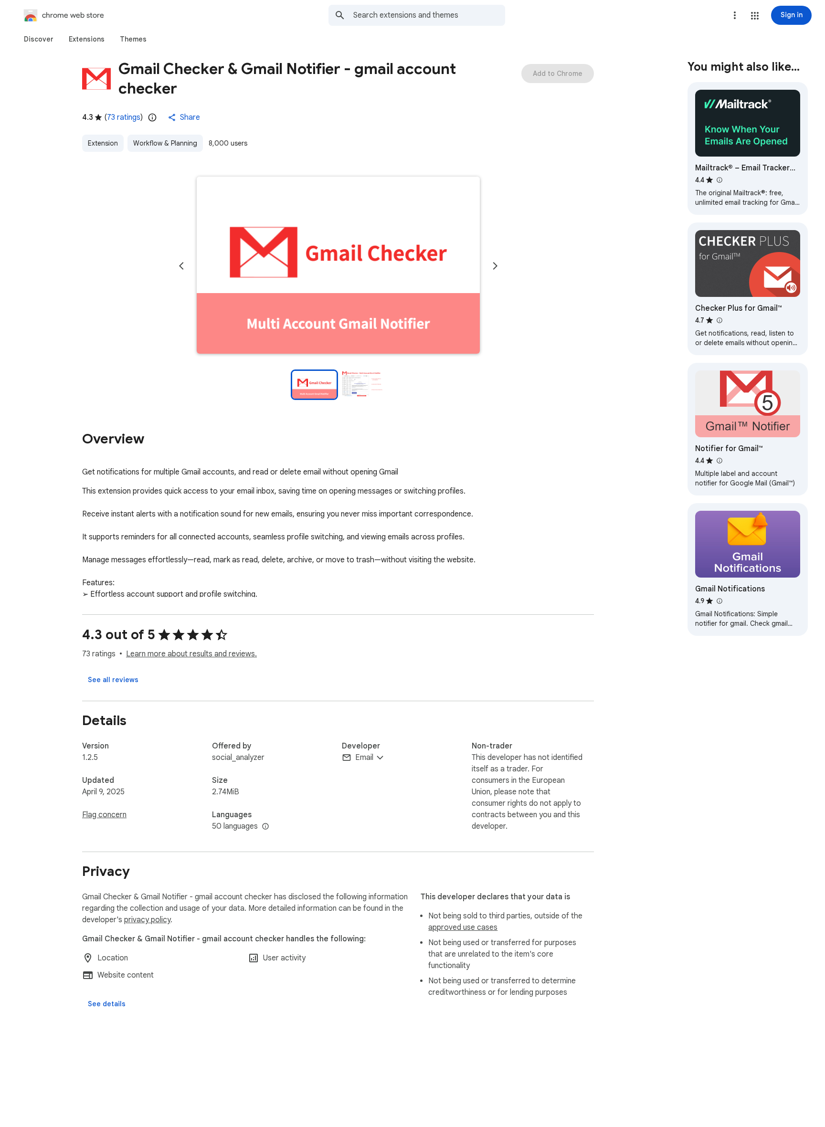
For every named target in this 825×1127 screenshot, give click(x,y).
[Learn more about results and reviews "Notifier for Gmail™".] (719, 460)
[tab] (38, 39)
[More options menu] (734, 15)
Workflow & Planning (165, 143)
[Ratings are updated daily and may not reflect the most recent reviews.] (152, 117)
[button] (754, 15)
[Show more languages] (265, 826)
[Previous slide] (181, 265)
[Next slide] (495, 265)
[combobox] (429, 15)
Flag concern (104, 815)
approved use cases (462, 927)
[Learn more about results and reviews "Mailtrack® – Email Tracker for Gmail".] (719, 180)
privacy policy (147, 920)
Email (364, 757)
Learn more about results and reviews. (191, 654)
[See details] (106, 1003)
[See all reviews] (113, 679)
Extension (103, 143)
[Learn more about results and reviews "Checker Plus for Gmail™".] (719, 320)
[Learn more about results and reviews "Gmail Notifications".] (719, 601)
